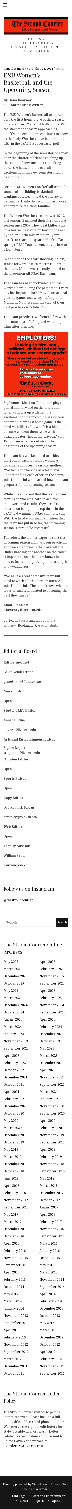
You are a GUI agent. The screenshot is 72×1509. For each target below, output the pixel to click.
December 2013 (51, 1308)
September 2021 (52, 1084)
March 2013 (49, 1330)
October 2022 (14, 1070)
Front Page (17, 1496)
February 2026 (51, 969)
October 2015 (50, 1258)
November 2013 (16, 1315)
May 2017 (11, 1214)
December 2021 (15, 1077)
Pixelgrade (40, 1489)
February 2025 (51, 998)
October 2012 (50, 1344)
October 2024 (14, 1012)
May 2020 (11, 1120)
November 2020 (52, 1106)
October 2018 (14, 1171)
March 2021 (49, 1091)
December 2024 (15, 1005)
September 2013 (16, 1323)
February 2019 (51, 1156)
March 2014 (13, 1301)
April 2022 (47, 1070)
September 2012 (16, 1351)
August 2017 (49, 1207)
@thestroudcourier (18, 900)
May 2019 (11, 1149)
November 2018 (52, 1164)
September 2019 (52, 1142)
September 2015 (16, 1265)
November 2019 (52, 1135)
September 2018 (52, 1171)
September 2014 (52, 1286)
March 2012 (13, 1359)
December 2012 (51, 1337)
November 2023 (16, 1041)
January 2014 (14, 1308)
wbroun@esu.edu (16, 865)
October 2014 (14, 1286)
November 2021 (52, 1077)
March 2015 (49, 1272)
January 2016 (50, 1250)
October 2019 (14, 1142)
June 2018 (11, 1178)
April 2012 (47, 1351)
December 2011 (15, 1366)
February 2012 (51, 1359)
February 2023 (15, 1063)
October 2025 (14, 983)
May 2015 (47, 1265)
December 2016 (15, 1229)
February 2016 (15, 1250)
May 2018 (47, 1178)
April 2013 (11, 1330)
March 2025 (13, 998)
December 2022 (51, 1063)
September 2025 (52, 983)
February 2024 (51, 1026)
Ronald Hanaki (14, 69)
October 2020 (14, 1113)
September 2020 (52, 1113)
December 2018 (15, 1164)
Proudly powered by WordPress (25, 1484)
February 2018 (15, 1193)
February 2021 (15, 1099)
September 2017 (16, 1207)
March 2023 (49, 1055)
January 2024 (14, 1034)
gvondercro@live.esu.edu (23, 1446)
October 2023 (50, 1041)
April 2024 (47, 1019)
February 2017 (51, 1221)
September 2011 (52, 1373)
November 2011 (52, 1366)
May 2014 (11, 1294)
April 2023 (11, 1055)
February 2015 (15, 1279)
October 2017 (50, 1200)
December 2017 (51, 1193)
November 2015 (16, 1258)
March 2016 (49, 1243)
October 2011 (14, 1373)
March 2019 (13, 1156)
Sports (59, 69)
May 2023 (47, 1048)
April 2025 (47, 990)
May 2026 (11, 961)
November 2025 (52, 976)
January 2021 (50, 1099)
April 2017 (47, 1214)
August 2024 (13, 1019)
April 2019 (47, 1149)
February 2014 (51, 1301)
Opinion (57, 1501)
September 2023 (16, 1048)
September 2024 (52, 1012)
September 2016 (52, 1236)
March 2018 (49, 1185)
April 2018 (11, 1185)
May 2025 (11, 990)
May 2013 (47, 1323)
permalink (49, 625)
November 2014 (52, 1279)
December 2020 (15, 1106)
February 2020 (51, 1128)
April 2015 (11, 1272)
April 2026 (47, 961)
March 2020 (13, 1128)
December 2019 (15, 1135)
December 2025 (15, 976)
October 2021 (14, 1084)
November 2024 (52, 1005)
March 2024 (13, 1026)
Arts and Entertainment (49, 1496)
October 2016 (14, 1236)
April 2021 (11, 1091)
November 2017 (16, 1200)
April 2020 (47, 1120)
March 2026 (13, 969)
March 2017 (13, 1221)
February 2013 (15, 1337)
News (24, 1501)
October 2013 (50, 1315)
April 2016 (11, 1243)
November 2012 (16, 1344)
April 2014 (47, 1294)
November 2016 (52, 1229)
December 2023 (51, 1034)
